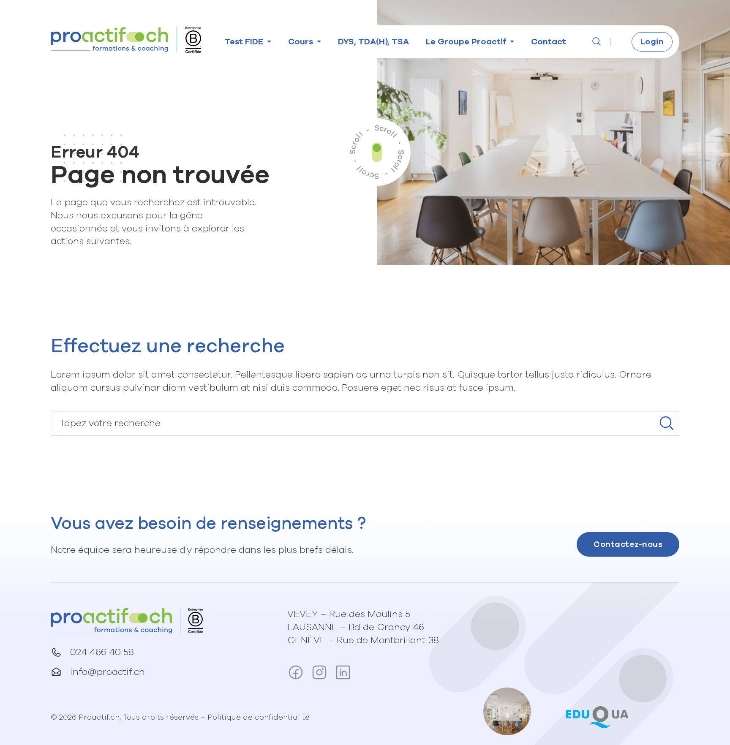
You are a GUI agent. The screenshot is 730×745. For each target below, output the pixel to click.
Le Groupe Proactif (466, 41)
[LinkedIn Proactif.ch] (343, 674)
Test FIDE (244, 41)
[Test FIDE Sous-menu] (269, 42)
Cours (300, 41)
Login (652, 41)
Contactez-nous (628, 544)
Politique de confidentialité (258, 717)
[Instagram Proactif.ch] (319, 674)
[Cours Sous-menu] (319, 42)
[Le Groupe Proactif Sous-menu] (512, 42)
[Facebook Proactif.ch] (295, 674)
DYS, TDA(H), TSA (373, 41)
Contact (548, 41)
